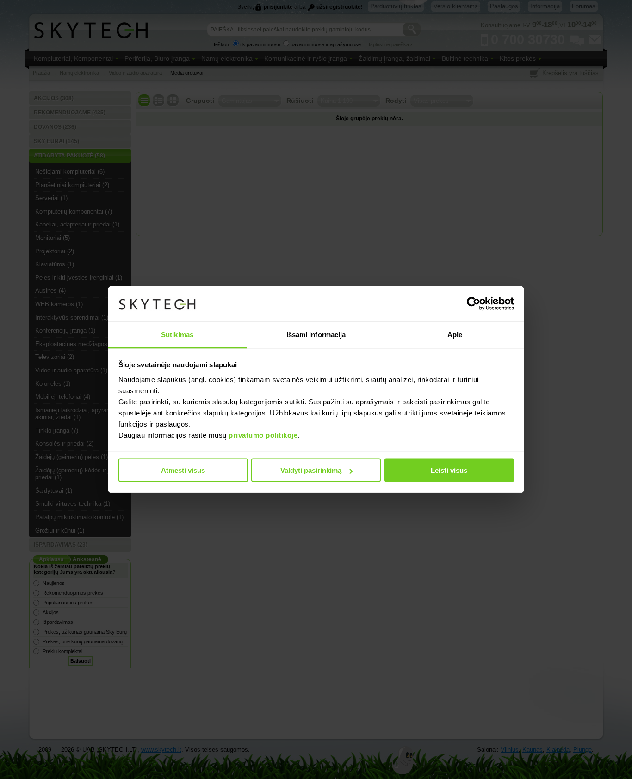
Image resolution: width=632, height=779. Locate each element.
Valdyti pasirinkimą (310, 470)
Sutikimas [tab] (177, 334)
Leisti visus (449, 470)
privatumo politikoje (263, 435)
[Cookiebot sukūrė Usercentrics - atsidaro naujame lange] (473, 304)
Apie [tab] (454, 334)
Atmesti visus (183, 470)
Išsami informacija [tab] (316, 334)
